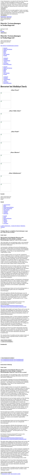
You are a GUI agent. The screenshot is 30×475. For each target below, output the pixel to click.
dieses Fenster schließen (6, 340)
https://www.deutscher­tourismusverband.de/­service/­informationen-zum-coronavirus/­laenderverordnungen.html (13, 306)
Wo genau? (5, 63)
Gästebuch (5, 58)
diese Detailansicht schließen (7, 358)
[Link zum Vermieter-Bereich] (10, 473)
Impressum (9, 16)
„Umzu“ (5, 61)
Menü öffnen (3, 32)
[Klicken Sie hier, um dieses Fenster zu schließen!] (1, 228)
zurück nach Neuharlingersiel (17, 359)
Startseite (5, 48)
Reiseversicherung (7, 64)
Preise (4, 53)
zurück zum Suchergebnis (6, 341)
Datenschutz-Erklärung (8, 207)
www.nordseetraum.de (6, 359)
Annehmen (3, 8)
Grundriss (5, 59)
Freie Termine (6, 54)
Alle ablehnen (4, 15)
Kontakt (2, 31)
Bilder (4, 51)
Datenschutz (3, 16)
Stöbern (5, 50)
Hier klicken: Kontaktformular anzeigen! (9, 45)
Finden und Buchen (7, 49)
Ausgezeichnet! (6, 60)
